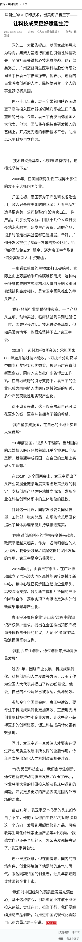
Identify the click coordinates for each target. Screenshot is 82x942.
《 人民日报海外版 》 (48, 31)
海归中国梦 (72, 938)
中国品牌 (13, 4)
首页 (2, 4)
